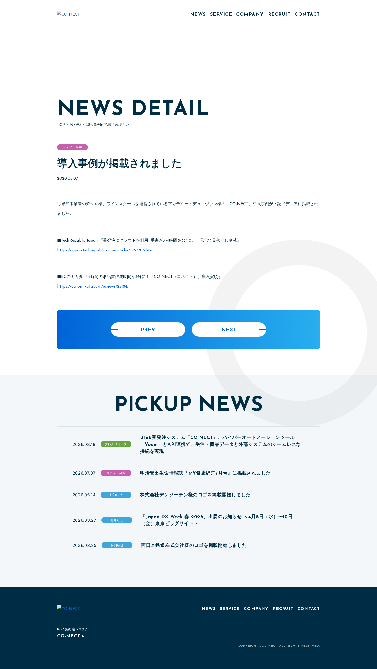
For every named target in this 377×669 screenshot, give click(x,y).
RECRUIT (279, 14)
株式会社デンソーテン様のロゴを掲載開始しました (195, 495)
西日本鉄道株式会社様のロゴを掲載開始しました (194, 545)
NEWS (198, 14)
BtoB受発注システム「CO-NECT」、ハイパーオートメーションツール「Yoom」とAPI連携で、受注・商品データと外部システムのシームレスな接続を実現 (220, 445)
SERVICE (221, 14)
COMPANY (250, 14)
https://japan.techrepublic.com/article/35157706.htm (105, 250)
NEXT (229, 330)
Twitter (305, 635)
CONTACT (307, 14)
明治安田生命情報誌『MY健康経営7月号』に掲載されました (205, 473)
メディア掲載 (72, 147)
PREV (148, 330)
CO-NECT (69, 636)
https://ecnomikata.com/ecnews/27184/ (93, 287)
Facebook (316, 635)
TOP (61, 125)
